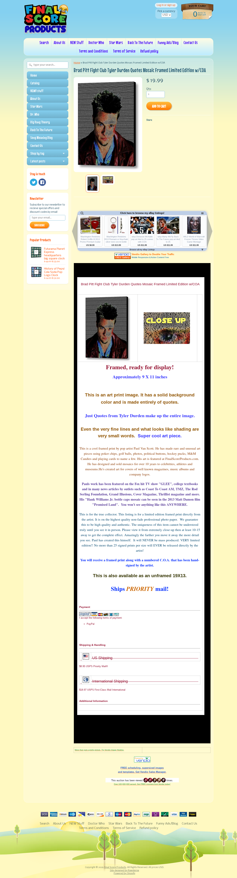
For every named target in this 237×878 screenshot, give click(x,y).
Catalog (34, 83)
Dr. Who (34, 114)
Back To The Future (140, 42)
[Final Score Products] (46, 32)
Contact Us (190, 42)
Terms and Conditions (93, 50)
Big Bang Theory (40, 122)
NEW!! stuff (36, 91)
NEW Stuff (77, 42)
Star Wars (116, 42)
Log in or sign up (166, 5)
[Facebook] (42, 182)
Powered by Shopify (124, 873)
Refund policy (149, 50)
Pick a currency (166, 11)
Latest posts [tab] (37, 161)
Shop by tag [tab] (37, 153)
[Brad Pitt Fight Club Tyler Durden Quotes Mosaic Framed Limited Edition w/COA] (92, 184)
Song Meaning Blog (41, 138)
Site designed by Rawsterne (124, 870)
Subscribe (39, 225)
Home (33, 75)
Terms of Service (124, 50)
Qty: (148, 89)
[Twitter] (33, 182)
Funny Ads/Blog (168, 42)
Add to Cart (159, 106)
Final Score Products (115, 867)
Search (44, 42)
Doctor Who (96, 42)
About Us (59, 42)
